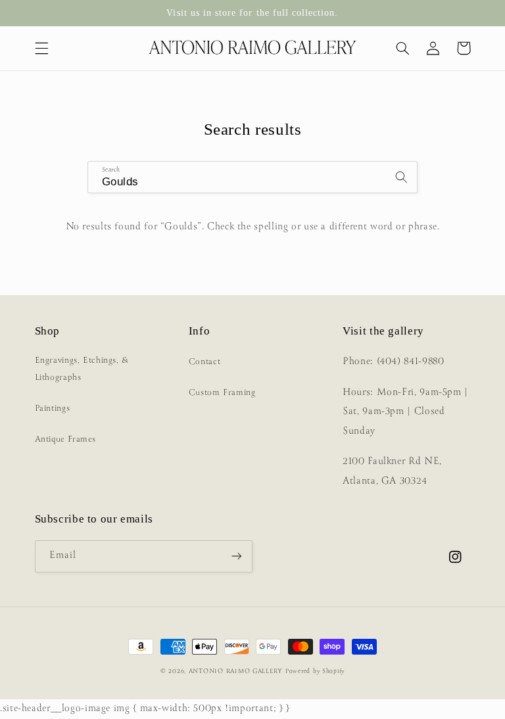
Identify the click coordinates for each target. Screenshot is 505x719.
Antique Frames (65, 439)
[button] (41, 48)
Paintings (52, 408)
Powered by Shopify (315, 671)
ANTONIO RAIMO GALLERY (236, 671)
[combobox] (252, 177)
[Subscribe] (237, 556)
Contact (204, 362)
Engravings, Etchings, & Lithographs (82, 369)
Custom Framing (222, 393)
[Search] (402, 177)
